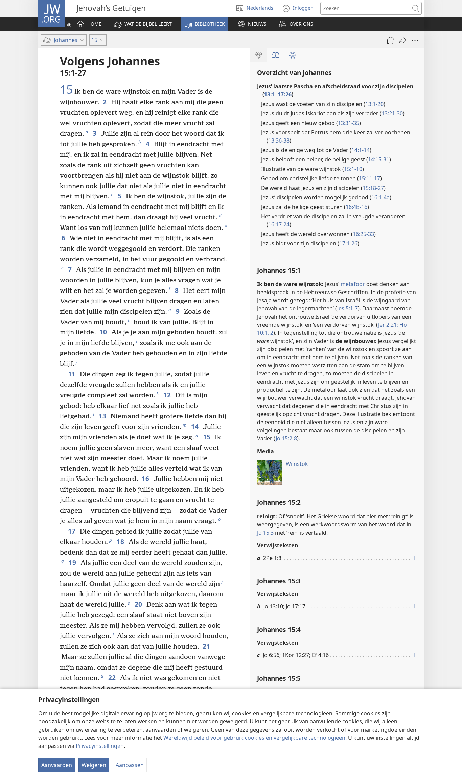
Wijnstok (297, 464)
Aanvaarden (56, 765)
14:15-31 (378, 159)
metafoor (353, 284)
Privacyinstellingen (100, 746)
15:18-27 (373, 188)
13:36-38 (279, 140)
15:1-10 (353, 169)
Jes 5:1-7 (347, 308)
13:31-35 (348, 123)
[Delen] (403, 40)
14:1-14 (360, 150)
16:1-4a (380, 197)
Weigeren (94, 765)
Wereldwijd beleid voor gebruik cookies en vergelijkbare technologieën (254, 737)
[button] (142, 24)
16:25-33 (363, 234)
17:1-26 (348, 243)
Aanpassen (130, 765)
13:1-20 (374, 104)
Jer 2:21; (388, 324)
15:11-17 (369, 178)
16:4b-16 (356, 207)
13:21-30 (392, 113)
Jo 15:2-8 (286, 438)
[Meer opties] (415, 40)
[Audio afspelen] (391, 40)
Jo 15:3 (265, 532)
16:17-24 (279, 224)
